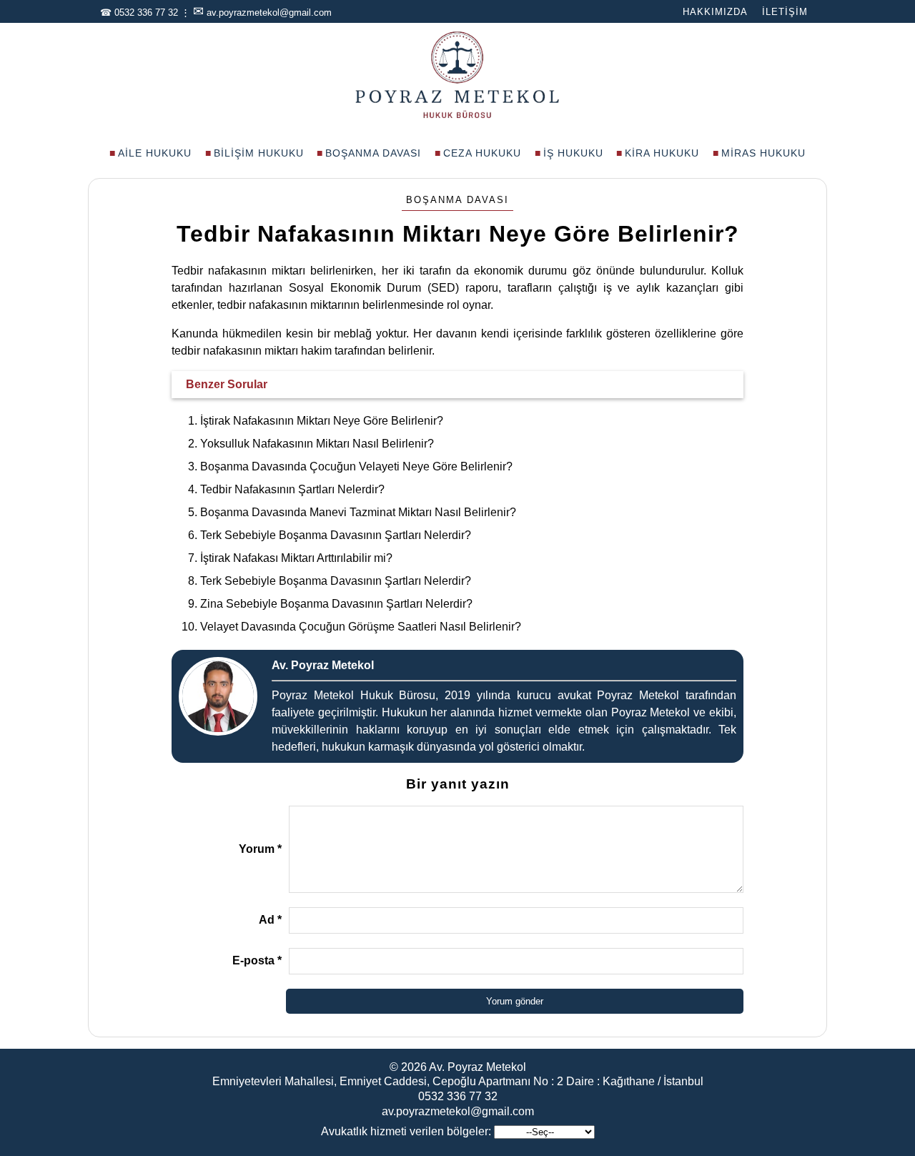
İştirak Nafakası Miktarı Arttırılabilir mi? (296, 558)
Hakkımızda (715, 11)
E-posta (257, 960)
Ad (270, 920)
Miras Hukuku (763, 153)
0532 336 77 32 (146, 12)
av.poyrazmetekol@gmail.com (269, 12)
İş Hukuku (573, 153)
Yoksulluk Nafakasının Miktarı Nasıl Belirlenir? (317, 444)
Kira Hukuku (662, 153)
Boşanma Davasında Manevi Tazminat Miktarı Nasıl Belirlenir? (358, 512)
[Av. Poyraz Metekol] (457, 117)
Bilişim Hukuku (259, 153)
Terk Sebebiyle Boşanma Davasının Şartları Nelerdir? (335, 535)
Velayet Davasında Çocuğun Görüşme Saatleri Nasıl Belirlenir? (360, 627)
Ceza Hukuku (482, 153)
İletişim (785, 11)
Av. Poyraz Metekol (477, 1067)
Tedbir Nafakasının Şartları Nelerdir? (292, 489)
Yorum (260, 849)
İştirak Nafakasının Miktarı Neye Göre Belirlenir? (321, 421)
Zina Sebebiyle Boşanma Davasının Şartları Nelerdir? (336, 604)
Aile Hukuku (155, 153)
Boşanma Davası (373, 153)
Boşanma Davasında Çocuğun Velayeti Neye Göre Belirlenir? (356, 466)
